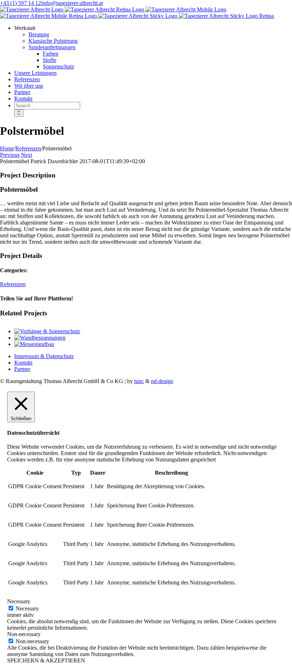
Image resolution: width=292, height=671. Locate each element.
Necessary (27, 608)
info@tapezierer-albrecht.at (72, 3)
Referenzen (13, 284)
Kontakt (23, 363)
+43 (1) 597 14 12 (20, 3)
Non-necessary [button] (24, 634)
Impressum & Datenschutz (44, 356)
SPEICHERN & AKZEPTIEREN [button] (46, 660)
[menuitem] (153, 47)
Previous (10, 155)
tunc (139, 381)
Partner (22, 369)
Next (26, 155)
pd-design (162, 381)
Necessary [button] (18, 601)
